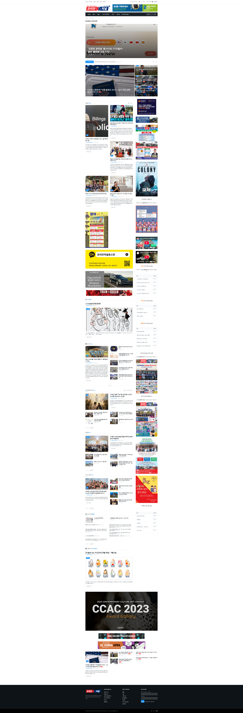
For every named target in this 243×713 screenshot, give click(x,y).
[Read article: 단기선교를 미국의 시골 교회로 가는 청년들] (89, 456)
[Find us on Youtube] (157, 711)
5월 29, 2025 (97, 457)
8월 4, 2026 (96, 495)
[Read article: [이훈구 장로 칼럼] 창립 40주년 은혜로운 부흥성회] (96, 444)
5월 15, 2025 (97, 463)
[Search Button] (155, 14)
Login (156, 1)
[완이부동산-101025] (96, 230)
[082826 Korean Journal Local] (147, 419)
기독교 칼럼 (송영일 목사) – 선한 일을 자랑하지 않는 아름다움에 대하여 (119, 533)
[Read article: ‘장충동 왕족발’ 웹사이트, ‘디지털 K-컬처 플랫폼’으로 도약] (114, 355)
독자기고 (88, 437)
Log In (101, 1)
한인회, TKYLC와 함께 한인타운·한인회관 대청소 (96, 193)
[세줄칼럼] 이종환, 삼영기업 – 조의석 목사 (119, 518)
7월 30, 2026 (121, 422)
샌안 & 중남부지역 (129, 390)
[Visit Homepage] (98, 8)
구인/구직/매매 (105, 14)
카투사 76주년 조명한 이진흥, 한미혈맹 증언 (105, 50)
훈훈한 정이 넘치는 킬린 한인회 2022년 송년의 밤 (125, 500)
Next (91, 427)
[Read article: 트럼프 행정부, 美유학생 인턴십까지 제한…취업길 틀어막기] (114, 661)
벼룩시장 (124, 696)
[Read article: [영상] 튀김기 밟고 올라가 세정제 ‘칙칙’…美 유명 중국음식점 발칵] (121, 113)
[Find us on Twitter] (153, 711)
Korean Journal (91, 18)
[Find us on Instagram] (155, 711)
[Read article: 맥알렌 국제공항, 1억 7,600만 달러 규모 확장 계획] (114, 456)
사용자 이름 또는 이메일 (145, 692)
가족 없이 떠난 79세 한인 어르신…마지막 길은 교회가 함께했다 (125, 413)
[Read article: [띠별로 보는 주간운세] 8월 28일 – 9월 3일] (109, 568)
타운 (113, 14)
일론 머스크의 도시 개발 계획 (100, 461)
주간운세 (88, 558)
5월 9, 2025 (121, 465)
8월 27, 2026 (96, 142)
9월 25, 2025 (121, 440)
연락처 (98, 1)
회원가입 (106, 702)
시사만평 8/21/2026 (89, 535)
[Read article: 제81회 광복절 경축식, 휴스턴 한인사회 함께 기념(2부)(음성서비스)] (114, 376)
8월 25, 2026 (121, 363)
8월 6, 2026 (96, 422)
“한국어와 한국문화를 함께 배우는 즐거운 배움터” (101, 420)
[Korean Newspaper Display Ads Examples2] (146, 107)
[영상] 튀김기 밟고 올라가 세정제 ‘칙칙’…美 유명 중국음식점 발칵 (121, 123)
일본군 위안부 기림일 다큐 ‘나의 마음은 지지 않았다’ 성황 (121, 194)
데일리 (89, 14)
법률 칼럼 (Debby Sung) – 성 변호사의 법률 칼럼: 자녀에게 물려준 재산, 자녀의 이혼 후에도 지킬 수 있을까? (96, 530)
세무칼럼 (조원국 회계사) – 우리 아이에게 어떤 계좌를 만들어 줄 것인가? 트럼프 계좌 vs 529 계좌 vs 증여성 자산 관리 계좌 (120, 526)
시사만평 (88, 309)
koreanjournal (92, 54)
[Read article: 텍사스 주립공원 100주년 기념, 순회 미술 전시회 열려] (114, 495)
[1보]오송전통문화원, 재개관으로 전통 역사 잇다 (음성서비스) (126, 361)
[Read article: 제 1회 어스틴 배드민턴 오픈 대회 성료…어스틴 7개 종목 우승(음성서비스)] (96, 484)
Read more (89, 151)
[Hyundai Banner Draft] (147, 120)
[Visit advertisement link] (135, 8)
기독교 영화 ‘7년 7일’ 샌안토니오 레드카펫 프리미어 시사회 (121, 395)
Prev (88, 427)
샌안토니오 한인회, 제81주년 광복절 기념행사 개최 (100, 413)
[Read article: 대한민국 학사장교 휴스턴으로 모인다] (114, 348)
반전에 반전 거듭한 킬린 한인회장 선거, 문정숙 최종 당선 (125, 479)
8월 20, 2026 (121, 379)
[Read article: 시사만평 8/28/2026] (109, 319)
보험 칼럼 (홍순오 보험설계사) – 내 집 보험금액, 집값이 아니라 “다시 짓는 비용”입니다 (96, 539)
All (128, 103)
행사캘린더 (124, 698)
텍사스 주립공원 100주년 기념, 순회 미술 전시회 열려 (126, 493)
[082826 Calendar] (147, 219)
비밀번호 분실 (147, 701)
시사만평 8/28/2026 (93, 304)
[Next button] (153, 41)
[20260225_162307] (147, 456)
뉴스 (88, 45)
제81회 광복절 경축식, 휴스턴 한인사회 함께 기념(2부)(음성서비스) (126, 376)
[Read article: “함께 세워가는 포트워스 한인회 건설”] (114, 488)
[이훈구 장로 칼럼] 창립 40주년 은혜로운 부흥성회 (121, 438)
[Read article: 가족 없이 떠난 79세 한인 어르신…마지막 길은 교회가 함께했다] (114, 414)
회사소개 (86, 1)
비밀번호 (143, 696)
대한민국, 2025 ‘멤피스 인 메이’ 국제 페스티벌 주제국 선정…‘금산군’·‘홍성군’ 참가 (126, 463)
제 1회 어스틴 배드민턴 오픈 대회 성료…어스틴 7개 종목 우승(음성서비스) (96, 492)
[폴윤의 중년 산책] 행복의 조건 (91, 524)
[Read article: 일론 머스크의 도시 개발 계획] (89, 463)
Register (104, 1)
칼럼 (98, 14)
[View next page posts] (110, 386)
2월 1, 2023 (121, 488)
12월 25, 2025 (121, 481)
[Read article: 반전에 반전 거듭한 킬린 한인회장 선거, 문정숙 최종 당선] (114, 481)
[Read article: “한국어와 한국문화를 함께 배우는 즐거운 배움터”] (89, 421)
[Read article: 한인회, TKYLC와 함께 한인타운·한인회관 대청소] (96, 184)
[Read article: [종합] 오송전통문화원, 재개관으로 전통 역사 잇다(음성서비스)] (121, 149)
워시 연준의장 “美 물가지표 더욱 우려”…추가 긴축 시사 (146, 70)
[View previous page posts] (108, 386)
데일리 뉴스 (106, 694)
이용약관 (94, 1)
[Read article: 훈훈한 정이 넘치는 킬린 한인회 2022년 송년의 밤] (114, 502)
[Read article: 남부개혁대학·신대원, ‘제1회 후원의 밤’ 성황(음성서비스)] (114, 369)
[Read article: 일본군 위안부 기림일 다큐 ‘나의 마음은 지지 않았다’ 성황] (121, 184)
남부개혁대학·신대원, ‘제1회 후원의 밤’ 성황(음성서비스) (126, 368)
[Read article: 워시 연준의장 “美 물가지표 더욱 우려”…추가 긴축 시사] (114, 654)
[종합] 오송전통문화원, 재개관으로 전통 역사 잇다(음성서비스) (121, 159)
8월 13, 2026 (121, 415)
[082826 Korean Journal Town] (147, 376)
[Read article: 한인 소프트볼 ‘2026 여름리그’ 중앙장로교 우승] (96, 351)
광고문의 (90, 1)
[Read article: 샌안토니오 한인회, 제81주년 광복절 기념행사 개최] (89, 414)
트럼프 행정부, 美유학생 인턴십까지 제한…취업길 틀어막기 (146, 80)
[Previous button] (89, 41)
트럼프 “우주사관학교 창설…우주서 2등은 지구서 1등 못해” (105, 61)
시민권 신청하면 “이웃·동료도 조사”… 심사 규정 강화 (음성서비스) (108, 90)
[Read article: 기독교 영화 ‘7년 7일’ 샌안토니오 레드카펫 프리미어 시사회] (96, 402)
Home (86, 18)
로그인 (105, 700)
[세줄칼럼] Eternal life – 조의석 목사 (116, 535)
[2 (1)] (147, 489)
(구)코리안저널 (125, 14)
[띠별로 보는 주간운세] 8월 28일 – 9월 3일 (100, 553)
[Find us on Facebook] (151, 711)
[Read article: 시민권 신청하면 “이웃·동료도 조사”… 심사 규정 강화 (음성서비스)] (96, 657)
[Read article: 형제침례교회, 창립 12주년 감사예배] (114, 421)
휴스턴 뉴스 (106, 692)
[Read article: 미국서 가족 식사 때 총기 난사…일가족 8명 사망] (96, 121)
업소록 (118, 14)
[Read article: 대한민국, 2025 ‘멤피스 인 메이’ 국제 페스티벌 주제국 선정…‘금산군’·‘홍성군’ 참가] (114, 463)
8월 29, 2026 (97, 94)
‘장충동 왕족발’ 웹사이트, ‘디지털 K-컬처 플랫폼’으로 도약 (126, 354)
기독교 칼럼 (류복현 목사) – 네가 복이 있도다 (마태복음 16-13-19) (120, 530)
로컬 (93, 14)
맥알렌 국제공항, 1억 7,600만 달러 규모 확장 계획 (125, 455)
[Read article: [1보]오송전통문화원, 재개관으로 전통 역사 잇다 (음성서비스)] (114, 362)
